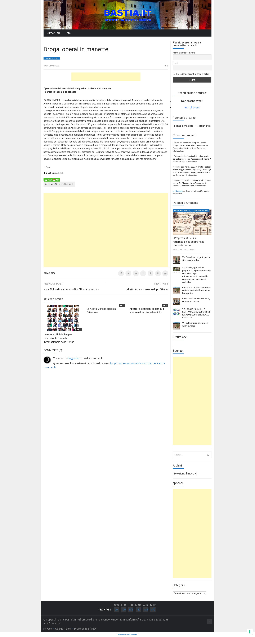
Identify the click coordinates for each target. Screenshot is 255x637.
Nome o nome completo (184, 53)
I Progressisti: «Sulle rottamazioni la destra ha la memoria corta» (188, 241)
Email (175, 63)
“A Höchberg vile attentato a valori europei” (195, 324)
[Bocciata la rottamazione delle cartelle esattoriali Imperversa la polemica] (176, 290)
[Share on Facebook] (121, 273)
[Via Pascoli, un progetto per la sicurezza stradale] (176, 260)
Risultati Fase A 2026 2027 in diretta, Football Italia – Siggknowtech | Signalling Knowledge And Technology (192, 169)
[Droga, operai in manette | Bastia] (127, 14)
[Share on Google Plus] (150, 273)
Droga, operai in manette (76, 49)
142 (138, 609)
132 (131, 609)
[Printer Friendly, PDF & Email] (52, 179)
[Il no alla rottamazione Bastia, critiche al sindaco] (176, 301)
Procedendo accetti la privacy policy (192, 74)
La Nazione (196, 210)
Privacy (47, 628)
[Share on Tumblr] (143, 273)
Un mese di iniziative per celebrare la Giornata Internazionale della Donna (59, 338)
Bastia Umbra (185, 210)
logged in (73, 358)
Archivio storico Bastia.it (59, 184)
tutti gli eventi (192, 107)
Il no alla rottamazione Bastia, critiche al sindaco (196, 300)
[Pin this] (158, 273)
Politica (205, 210)
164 (145, 609)
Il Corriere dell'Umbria (52, 58)
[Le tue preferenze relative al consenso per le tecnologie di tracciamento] (250, 632)
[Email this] (165, 273)
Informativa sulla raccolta (127, 635)
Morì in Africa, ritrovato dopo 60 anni (147, 289)
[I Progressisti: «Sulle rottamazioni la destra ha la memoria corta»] (192, 222)
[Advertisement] (105, 76)
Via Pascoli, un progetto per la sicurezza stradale (196, 258)
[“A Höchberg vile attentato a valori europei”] (176, 325)
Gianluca (178, 250)
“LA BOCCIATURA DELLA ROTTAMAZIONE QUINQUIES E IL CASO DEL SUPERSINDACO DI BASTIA (196, 313)
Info (68, 32)
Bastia (176, 210)
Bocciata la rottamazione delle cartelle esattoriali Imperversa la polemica (196, 290)
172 (153, 609)
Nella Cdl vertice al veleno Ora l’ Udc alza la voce (71, 289)
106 (123, 609)
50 (116, 609)
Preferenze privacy (85, 628)
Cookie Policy (63, 628)
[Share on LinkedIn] (136, 273)
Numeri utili (53, 32)
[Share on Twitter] (128, 273)
